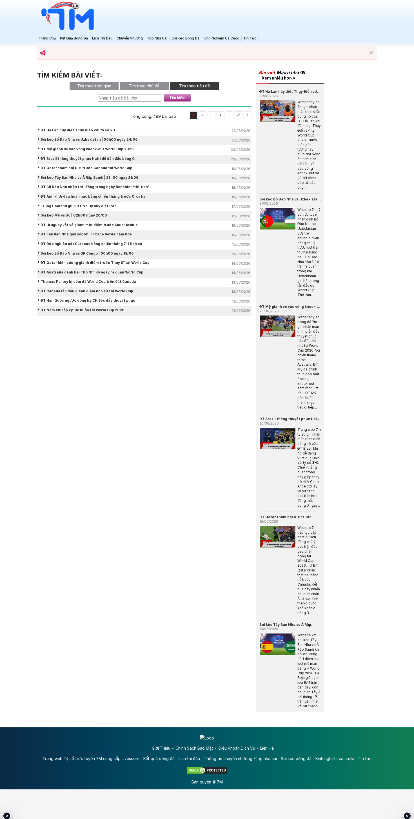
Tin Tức (249, 38)
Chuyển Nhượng (130, 38)
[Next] (247, 115)
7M (220, 782)
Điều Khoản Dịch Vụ (236, 748)
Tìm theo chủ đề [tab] (144, 85)
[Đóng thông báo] (371, 52)
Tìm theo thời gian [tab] (94, 85)
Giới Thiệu (161, 748)
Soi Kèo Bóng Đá (185, 38)
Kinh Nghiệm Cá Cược (221, 38)
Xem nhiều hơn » (278, 78)
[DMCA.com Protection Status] (207, 769)
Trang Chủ (47, 38)
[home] (66, 16)
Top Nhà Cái (157, 38)
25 (239, 115)
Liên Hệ (267, 748)
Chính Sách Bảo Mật (194, 748)
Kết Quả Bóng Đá (74, 38)
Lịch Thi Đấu (102, 38)
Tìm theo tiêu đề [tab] (194, 85)
